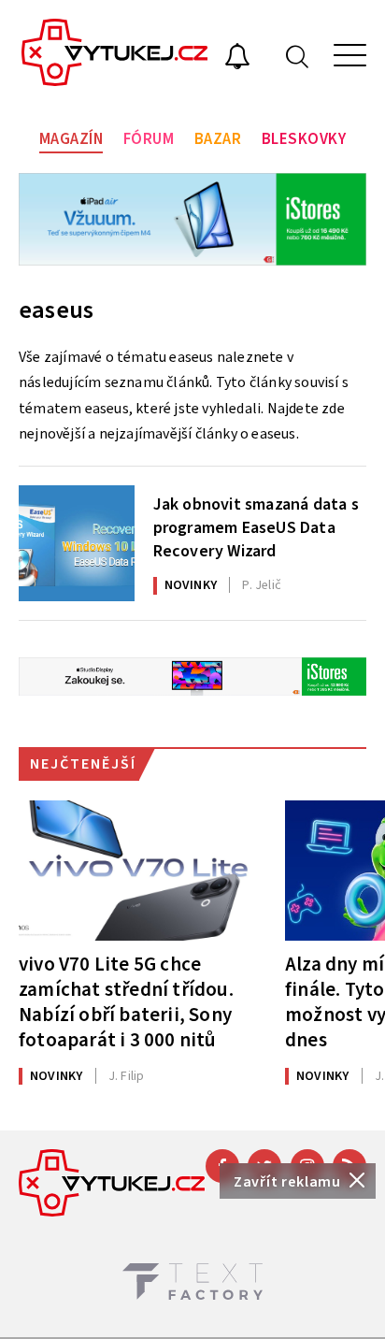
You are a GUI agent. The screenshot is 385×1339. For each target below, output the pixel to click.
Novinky (190, 585)
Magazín (71, 139)
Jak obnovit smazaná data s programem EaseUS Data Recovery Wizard (256, 526)
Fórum (149, 139)
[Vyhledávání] (297, 55)
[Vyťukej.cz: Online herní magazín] (114, 55)
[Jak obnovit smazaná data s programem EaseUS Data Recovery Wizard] (77, 543)
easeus (56, 310)
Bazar (218, 139)
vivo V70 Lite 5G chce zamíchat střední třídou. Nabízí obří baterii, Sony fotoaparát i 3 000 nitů (126, 1002)
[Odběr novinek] (237, 59)
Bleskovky (304, 139)
